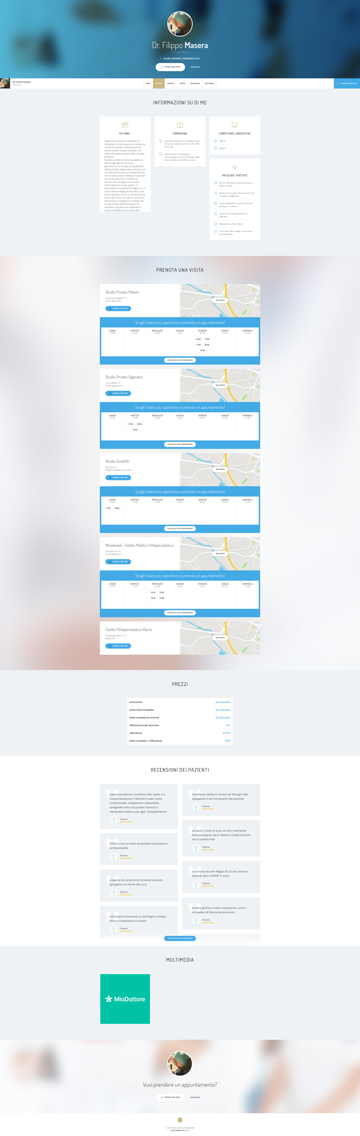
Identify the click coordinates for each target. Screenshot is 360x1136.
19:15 (153, 592)
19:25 (161, 592)
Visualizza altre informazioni (180, 938)
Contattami (195, 67)
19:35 (153, 598)
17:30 (198, 344)
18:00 (206, 344)
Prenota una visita (349, 83)
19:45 (161, 598)
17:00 (206, 339)
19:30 (134, 429)
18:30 (202, 350)
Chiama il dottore (120, 308)
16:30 (198, 339)
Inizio (148, 83)
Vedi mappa (220, 300)
